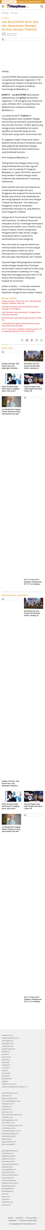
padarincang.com (8, 1049)
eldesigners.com (8, 1104)
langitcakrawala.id (8, 1156)
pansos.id (5, 1196)
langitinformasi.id (8, 1159)
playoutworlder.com (9, 1098)
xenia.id (5, 1070)
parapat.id (5, 1076)
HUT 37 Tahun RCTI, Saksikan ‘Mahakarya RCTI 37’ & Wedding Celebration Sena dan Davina (22, 330)
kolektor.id (6, 1051)
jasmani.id (6, 1059)
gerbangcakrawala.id (10, 1150)
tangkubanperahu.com (10, 1038)
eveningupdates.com (10, 1120)
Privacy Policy (31, 1218)
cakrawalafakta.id (8, 1169)
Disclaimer (13, 1220)
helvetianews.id (8, 1153)
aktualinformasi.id (8, 1136)
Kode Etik (19, 1218)
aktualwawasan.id (8, 1186)
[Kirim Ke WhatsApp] (41, 340)
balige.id (5, 1081)
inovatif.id (5, 1068)
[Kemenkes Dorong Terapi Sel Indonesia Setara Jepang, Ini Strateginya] (33, 356)
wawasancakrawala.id (10, 1164)
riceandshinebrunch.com (11, 1131)
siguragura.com (8, 1043)
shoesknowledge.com (10, 1133)
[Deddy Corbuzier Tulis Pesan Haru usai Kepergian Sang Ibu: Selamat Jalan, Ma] (11, 356)
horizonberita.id (8, 1178)
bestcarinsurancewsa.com (12, 1114)
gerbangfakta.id (8, 1188)
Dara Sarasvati (11, 33)
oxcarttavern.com (8, 1128)
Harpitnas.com (30, 1224)
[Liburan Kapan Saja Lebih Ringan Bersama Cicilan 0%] (33, 378)
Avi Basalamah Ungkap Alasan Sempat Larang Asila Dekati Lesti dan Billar (20, 324)
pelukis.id (5, 1054)
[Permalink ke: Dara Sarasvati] (4, 34)
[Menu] (3, 6)
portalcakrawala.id (9, 1180)
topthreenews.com (9, 1084)
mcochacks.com (8, 1122)
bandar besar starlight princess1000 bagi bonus (20, 1022)
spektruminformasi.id (10, 1183)
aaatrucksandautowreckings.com (14, 1087)
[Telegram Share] (36, 340)
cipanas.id (5, 1062)
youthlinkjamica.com (10, 1093)
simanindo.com (8, 1046)
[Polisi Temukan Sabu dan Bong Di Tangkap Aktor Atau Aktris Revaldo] (11, 378)
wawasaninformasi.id (10, 1175)
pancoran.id (6, 1057)
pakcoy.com (6, 1205)
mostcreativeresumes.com (12, 1125)
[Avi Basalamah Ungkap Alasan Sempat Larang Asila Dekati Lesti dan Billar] (11, 401)
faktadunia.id (7, 1139)
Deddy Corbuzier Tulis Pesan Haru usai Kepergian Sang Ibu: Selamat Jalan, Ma (21, 302)
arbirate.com (7, 1095)
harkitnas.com (7, 1035)
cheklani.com (7, 1106)
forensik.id (6, 1199)
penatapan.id (7, 1078)
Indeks (10, 1218)
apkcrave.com (7, 1112)
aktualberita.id (7, 1167)
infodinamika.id (7, 1191)
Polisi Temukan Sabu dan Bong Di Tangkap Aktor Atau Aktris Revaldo (21, 313)
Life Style (5, 18)
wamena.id (6, 1073)
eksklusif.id (6, 1065)
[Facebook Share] (22, 340)
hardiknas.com (7, 1202)
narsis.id (5, 1194)
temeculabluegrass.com (11, 1101)
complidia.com (7, 1117)
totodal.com (6, 1109)
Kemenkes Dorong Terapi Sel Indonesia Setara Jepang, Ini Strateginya (20, 308)
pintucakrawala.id (8, 1161)
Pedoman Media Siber (28, 1220)
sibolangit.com (7, 1041)
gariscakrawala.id (8, 1144)
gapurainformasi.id (9, 1141)
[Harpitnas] (18, 6)
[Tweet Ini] (27, 340)
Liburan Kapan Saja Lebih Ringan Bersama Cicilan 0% (22, 319)
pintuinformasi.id (8, 1172)
